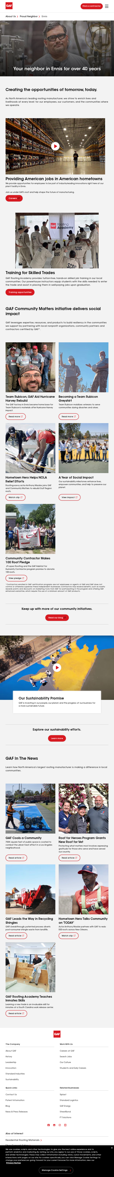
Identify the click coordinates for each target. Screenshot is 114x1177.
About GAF (11, 1051)
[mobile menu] (106, 6)
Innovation (11, 1068)
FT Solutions (65, 1118)
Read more (14, 417)
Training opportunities (20, 292)
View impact (68, 498)
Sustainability (12, 1080)
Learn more (57, 739)
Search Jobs (66, 1057)
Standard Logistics (69, 1101)
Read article (15, 858)
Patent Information (15, 1101)
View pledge (15, 578)
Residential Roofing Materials (22, 1140)
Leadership (11, 1063)
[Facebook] (49, 1125)
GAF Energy (65, 1106)
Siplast (63, 1095)
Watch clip (14, 498)
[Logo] (9, 9)
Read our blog (55, 618)
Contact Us (11, 1095)
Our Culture (65, 1063)
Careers (13, 199)
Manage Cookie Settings (54, 1170)
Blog (8, 1106)
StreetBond (65, 1112)
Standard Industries (15, 1074)
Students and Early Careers (73, 1068)
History (9, 1057)
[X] (54, 1125)
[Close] (112, 1148)
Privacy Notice (13, 1163)
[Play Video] (55, 146)
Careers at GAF (67, 1051)
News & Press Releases (17, 1112)
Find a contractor (92, 6)
